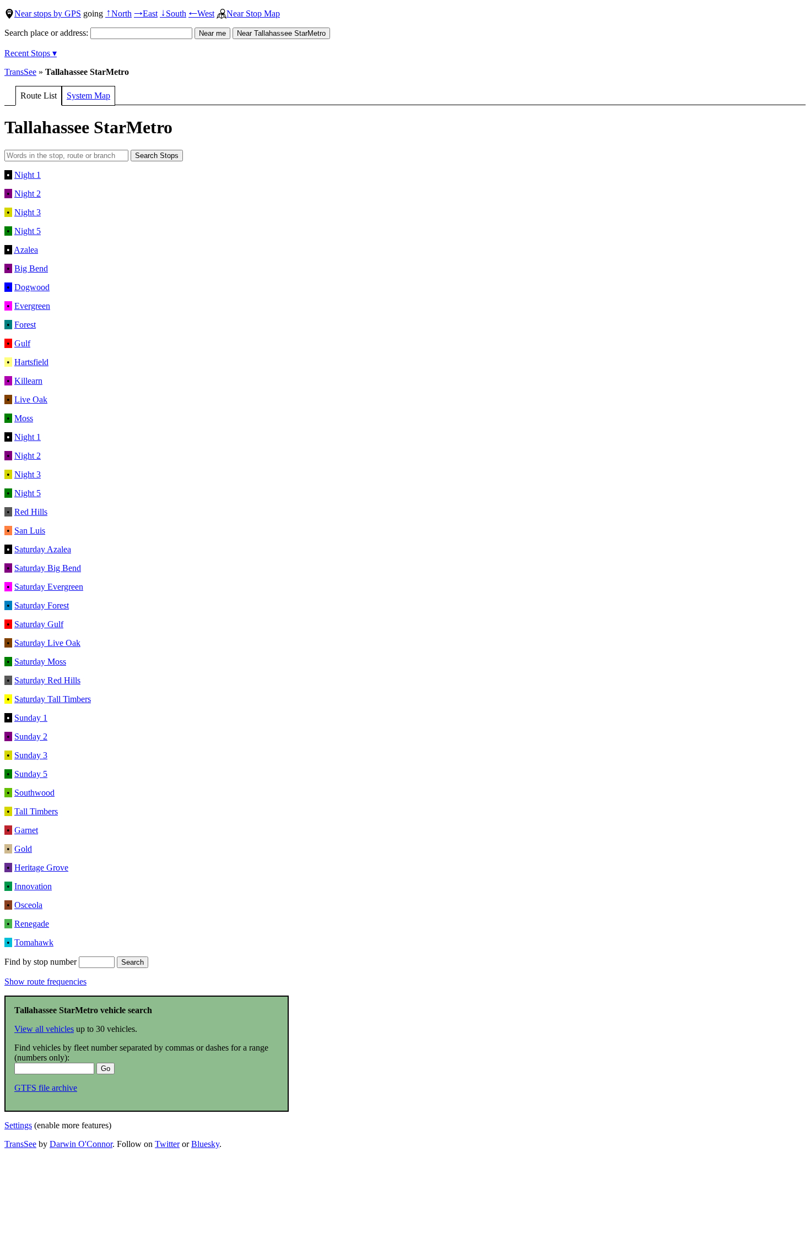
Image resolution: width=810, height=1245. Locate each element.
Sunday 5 (30, 774)
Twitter (167, 1144)
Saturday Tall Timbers (52, 699)
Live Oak (30, 399)
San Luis (29, 530)
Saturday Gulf (38, 624)
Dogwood (32, 287)
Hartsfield (31, 362)
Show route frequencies (45, 981)
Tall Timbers (36, 811)
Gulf (22, 343)
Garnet (26, 830)
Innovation (33, 886)
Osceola (28, 905)
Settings (18, 1125)
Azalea (26, 249)
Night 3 (27, 212)
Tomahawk (33, 942)
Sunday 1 (30, 717)
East (146, 13)
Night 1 (27, 175)
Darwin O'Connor (81, 1144)
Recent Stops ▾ (30, 53)
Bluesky (205, 1144)
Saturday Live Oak (47, 643)
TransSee (20, 72)
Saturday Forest (41, 605)
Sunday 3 (30, 755)
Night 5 (27, 231)
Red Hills (30, 512)
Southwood (34, 792)
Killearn (28, 380)
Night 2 (27, 193)
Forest (25, 324)
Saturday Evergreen (48, 586)
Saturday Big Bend (47, 568)
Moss (23, 418)
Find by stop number (41, 961)
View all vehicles (44, 1029)
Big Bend (31, 268)
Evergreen (32, 306)
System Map (88, 95)
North (118, 13)
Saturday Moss (40, 661)
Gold (23, 848)
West (201, 13)
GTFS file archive (45, 1087)
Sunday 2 (30, 736)
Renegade (31, 923)
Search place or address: (47, 32)
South (173, 13)
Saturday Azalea (42, 549)
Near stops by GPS (47, 13)
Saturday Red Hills (47, 680)
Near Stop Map (253, 13)
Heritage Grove (41, 867)
